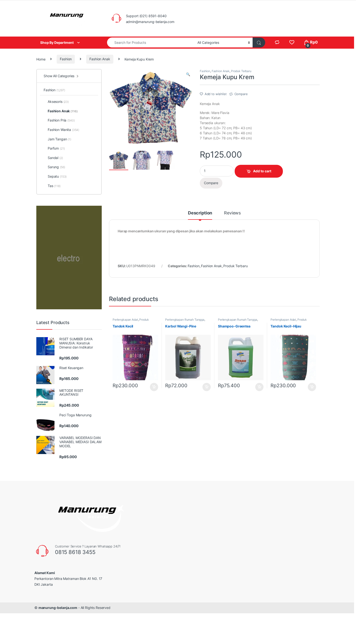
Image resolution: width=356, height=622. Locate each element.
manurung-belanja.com (58, 608)
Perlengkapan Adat (125, 319)
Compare (241, 94)
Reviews (232, 213)
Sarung (56, 167)
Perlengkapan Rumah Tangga (184, 319)
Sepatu (57, 176)
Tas (54, 186)
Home (40, 59)
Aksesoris (58, 101)
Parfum (56, 148)
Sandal (55, 158)
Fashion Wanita (63, 130)
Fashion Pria (61, 120)
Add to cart (262, 171)
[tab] (200, 215)
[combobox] (151, 42)
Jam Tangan (59, 139)
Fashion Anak (99, 59)
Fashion (66, 59)
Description (200, 213)
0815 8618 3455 (75, 552)
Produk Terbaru (241, 71)
